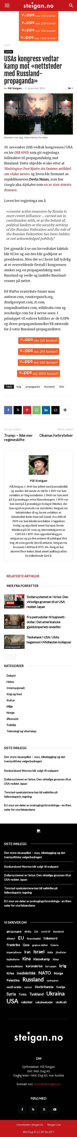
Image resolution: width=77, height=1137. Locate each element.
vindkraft (61, 1002)
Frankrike (13, 945)
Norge (11, 712)
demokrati (58, 931)
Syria (11, 994)
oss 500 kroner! (45, 31)
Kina (26, 959)
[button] (7, 5)
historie (55, 945)
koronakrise (34, 966)
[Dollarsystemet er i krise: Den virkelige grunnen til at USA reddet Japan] (14, 601)
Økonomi (12, 718)
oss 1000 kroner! (45, 38)
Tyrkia (22, 994)
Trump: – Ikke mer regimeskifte (18, 437)
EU (21, 938)
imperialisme (14, 952)
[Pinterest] (27, 410)
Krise (10, 973)
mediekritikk (26, 973)
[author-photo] (38, 475)
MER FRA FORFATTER (22, 586)
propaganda (33, 386)
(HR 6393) (22, 153)
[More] (65, 410)
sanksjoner (53, 980)
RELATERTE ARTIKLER (23, 576)
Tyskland (36, 994)
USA (61, 386)
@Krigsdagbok (14, 931)
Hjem (7, 45)
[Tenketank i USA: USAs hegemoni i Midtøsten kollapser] (14, 642)
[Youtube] (55, 1110)
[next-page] (13, 657)
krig (19, 386)
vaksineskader (44, 1002)
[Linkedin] (46, 410)
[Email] (55, 410)
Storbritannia (44, 987)
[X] (18, 410)
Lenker (8, 51)
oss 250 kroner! (45, 23)
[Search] (71, 5)
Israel (39, 951)
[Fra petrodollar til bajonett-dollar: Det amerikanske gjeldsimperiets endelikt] (14, 621)
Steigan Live (54, 1125)
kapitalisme (13, 959)
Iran (27, 952)
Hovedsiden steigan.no (29, 1125)
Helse (10, 681)
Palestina (13, 980)
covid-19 (45, 931)
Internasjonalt (12, 606)
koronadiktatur (15, 966)
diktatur (11, 938)
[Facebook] (8, 410)
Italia (50, 952)
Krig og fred (14, 694)
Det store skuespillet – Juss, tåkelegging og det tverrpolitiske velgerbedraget (34, 759)
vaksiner (27, 1002)
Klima (56, 959)
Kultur (11, 700)
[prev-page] (6, 657)
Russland (49, 386)
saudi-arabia (14, 987)
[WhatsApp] (36, 410)
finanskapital (34, 938)
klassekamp (41, 959)
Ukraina (55, 993)
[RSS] (33, 1110)
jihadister (61, 952)
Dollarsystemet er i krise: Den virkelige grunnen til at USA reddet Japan (47, 602)
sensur (28, 987)
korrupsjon (50, 966)
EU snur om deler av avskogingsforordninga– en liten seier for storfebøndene (37, 807)
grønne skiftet (40, 945)
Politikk (11, 725)
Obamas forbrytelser (56, 435)
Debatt (11, 675)
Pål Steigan (15, 88)
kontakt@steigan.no (47, 1084)
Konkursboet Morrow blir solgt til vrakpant (31, 770)
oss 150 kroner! (45, 16)
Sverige (60, 987)
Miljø (10, 706)
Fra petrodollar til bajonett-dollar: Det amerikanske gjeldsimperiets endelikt (46, 622)
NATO (44, 973)
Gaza (26, 945)
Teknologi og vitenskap (21, 731)
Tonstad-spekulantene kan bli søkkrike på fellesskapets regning (30, 794)
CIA (36, 931)
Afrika (27, 931)
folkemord (50, 938)
